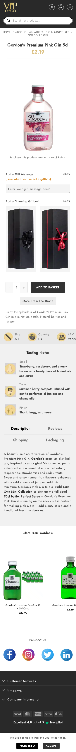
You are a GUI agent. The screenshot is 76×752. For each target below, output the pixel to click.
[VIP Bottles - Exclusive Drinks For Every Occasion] (18, 7)
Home (7, 32)
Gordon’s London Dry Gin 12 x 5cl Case (23, 607)
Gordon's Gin (38, 35)
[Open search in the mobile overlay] (38, 20)
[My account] (52, 7)
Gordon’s (37, 459)
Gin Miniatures (58, 32)
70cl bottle (11, 496)
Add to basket (47, 287)
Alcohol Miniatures (29, 32)
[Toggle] (3, 681)
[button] (61, 7)
